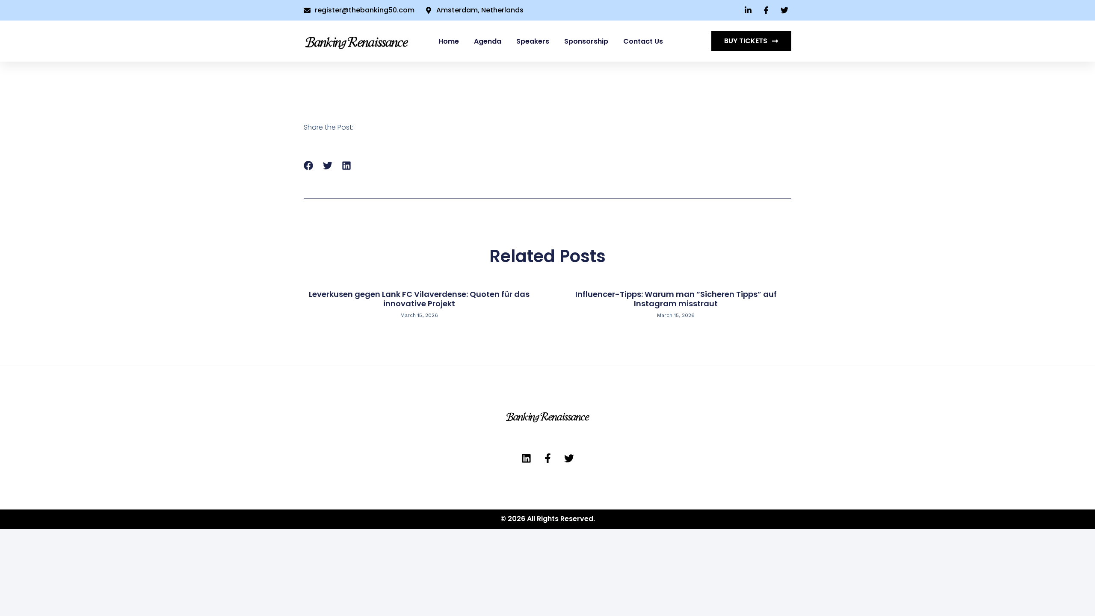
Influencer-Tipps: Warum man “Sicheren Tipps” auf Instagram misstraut (676, 299)
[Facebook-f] (548, 458)
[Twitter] (569, 458)
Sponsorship (586, 41)
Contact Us (643, 41)
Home (448, 41)
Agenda (487, 41)
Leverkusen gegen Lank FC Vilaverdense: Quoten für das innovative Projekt (419, 299)
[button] (309, 166)
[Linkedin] (526, 458)
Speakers (532, 41)
